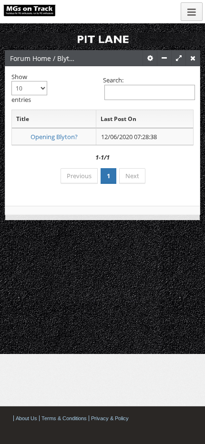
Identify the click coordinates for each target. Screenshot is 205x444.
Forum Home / (33, 58)
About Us (26, 418)
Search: (113, 80)
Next (132, 176)
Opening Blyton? (54, 136)
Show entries (21, 88)
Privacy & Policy (110, 418)
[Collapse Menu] (192, 11)
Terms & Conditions (64, 418)
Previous (79, 176)
